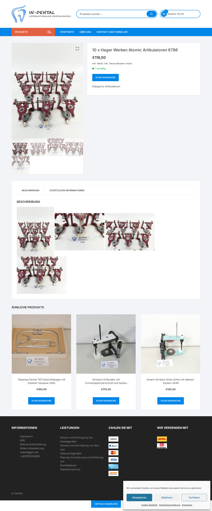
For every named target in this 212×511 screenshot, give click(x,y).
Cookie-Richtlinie (149, 505)
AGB (22, 440)
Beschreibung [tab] (30, 190)
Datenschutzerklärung (169, 505)
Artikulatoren (112, 86)
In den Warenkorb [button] (41, 400)
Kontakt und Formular (112, 31)
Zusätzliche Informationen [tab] (67, 190)
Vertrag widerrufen (106, 504)
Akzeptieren (139, 497)
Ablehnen (167, 497)
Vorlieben (194, 497)
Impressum (187, 505)
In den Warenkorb (105, 77)
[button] (77, 48)
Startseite (67, 31)
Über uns (85, 31)
